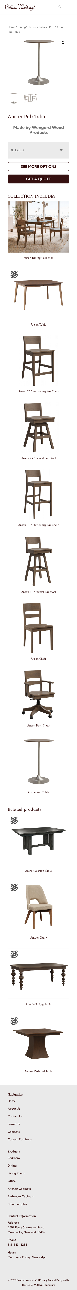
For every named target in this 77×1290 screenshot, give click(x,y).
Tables (43, 27)
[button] (63, 43)
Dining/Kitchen (27, 27)
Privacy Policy (47, 1280)
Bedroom (14, 1158)
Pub (51, 27)
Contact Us (15, 1116)
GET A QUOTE (38, 179)
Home (11, 27)
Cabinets (14, 1131)
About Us (14, 1108)
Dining (12, 1165)
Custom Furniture (20, 1139)
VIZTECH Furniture (44, 1284)
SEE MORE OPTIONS (38, 166)
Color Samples (17, 1204)
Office (12, 1181)
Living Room (16, 1173)
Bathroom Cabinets (21, 1196)
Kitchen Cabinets (19, 1188)
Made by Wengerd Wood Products (38, 130)
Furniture (14, 1124)
